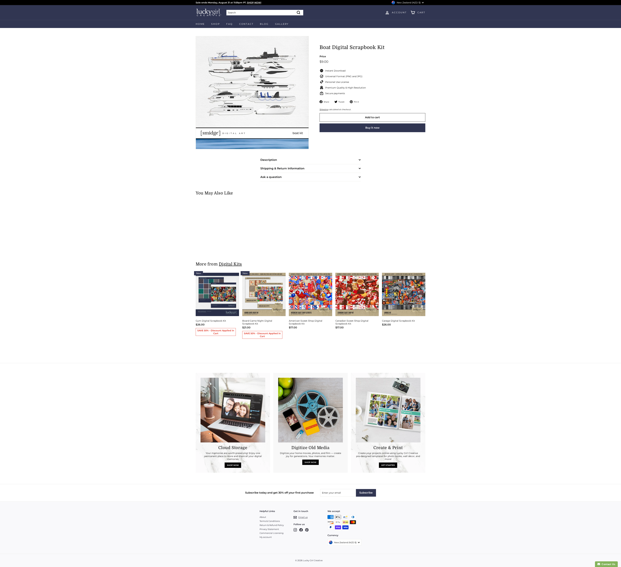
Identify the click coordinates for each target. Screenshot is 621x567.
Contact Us (607, 564)
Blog (264, 23)
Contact (246, 23)
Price (323, 56)
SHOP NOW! (254, 2)
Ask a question (271, 177)
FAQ (229, 23)
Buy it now (372, 127)
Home (200, 23)
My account (266, 537)
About (263, 517)
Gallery (282, 23)
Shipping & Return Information (282, 168)
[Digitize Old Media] (310, 410)
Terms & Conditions (270, 521)
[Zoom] (252, 92)
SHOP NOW (233, 465)
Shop (215, 23)
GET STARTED (388, 465)
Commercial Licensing (271, 533)
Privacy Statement (269, 529)
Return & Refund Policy (272, 525)
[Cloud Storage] (233, 410)
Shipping (324, 109)
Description (268, 159)
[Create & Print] (388, 410)
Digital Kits (230, 264)
